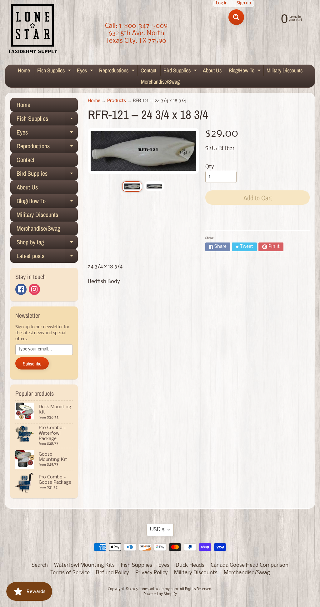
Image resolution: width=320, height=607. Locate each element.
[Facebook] (21, 289)
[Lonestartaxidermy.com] (33, 30)
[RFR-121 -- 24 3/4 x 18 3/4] (132, 186)
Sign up (244, 4)
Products (116, 101)
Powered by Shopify (160, 594)
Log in (222, 4)
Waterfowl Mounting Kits (84, 565)
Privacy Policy (151, 573)
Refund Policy (112, 573)
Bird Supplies (180, 71)
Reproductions (117, 71)
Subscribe (32, 363)
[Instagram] (34, 289)
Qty (209, 167)
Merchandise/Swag (160, 82)
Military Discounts (284, 70)
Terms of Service (70, 573)
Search (40, 565)
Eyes (86, 71)
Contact (148, 70)
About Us (212, 70)
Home (24, 70)
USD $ (157, 530)
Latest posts (47, 257)
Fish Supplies (54, 71)
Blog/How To (245, 71)
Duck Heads (190, 565)
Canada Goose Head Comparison (249, 565)
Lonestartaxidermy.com (158, 589)
